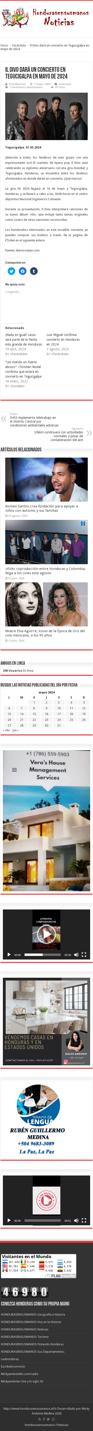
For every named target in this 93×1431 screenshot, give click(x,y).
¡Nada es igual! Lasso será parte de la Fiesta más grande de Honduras (23, 339)
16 (46, 714)
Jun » (15, 730)
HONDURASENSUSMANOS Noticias (24, 1329)
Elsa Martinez (17, 84)
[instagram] (53, 1419)
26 (83, 719)
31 (59, 725)
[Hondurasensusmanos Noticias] (46, 16)
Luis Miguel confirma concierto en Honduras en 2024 (63, 339)
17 (59, 714)
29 (34, 725)
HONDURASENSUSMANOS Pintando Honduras (32, 1344)
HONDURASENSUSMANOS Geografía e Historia (33, 1314)
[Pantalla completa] (84, 954)
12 (83, 708)
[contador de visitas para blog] (25, 1292)
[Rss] (39, 1419)
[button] (46, 934)
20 (9, 719)
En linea (18, 670)
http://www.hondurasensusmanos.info (30, 1408)
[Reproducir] (9, 954)
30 (46, 725)
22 (34, 719)
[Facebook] (43, 1419)
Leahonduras (10, 1359)
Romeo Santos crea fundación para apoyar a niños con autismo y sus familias (41, 508)
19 (83, 714)
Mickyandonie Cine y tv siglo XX (22, 1381)
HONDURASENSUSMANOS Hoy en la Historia (31, 1322)
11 (71, 708)
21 (21, 719)
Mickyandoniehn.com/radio (19, 1374)
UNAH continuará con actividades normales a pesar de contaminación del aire (58, 434)
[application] (46, 934)
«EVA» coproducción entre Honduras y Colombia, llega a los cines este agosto (45, 571)
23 (46, 719)
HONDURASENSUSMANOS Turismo (25, 1337)
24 (59, 719)
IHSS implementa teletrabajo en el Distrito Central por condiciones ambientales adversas (34, 420)
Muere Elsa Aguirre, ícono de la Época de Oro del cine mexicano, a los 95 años (45, 633)
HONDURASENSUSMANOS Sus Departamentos (32, 1351)
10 (59, 708)
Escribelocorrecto (13, 1366)
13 (9, 714)
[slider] (43, 955)
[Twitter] (48, 1419)
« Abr (6, 730)
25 (71, 719)
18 (71, 714)
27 (9, 725)
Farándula (19, 45)
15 (34, 714)
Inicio (4, 45)
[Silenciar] (76, 954)
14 (21, 714)
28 (21, 725)
